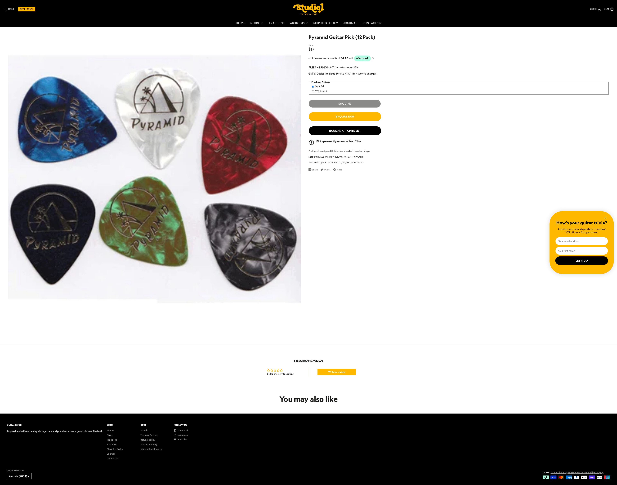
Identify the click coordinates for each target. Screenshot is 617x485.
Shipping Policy (325, 23)
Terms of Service (149, 435)
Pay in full (319, 86)
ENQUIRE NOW (345, 116)
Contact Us (372, 23)
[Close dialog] (605, 218)
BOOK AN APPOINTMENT (345, 130)
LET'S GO (582, 260)
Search (144, 430)
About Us (297, 23)
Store (255, 23)
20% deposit (321, 91)
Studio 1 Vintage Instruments (566, 472)
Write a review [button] (336, 372)
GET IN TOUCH (27, 9)
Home (240, 23)
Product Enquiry (148, 444)
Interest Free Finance (151, 449)
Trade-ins (277, 23)
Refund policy (147, 439)
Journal (350, 23)
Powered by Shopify (593, 472)
